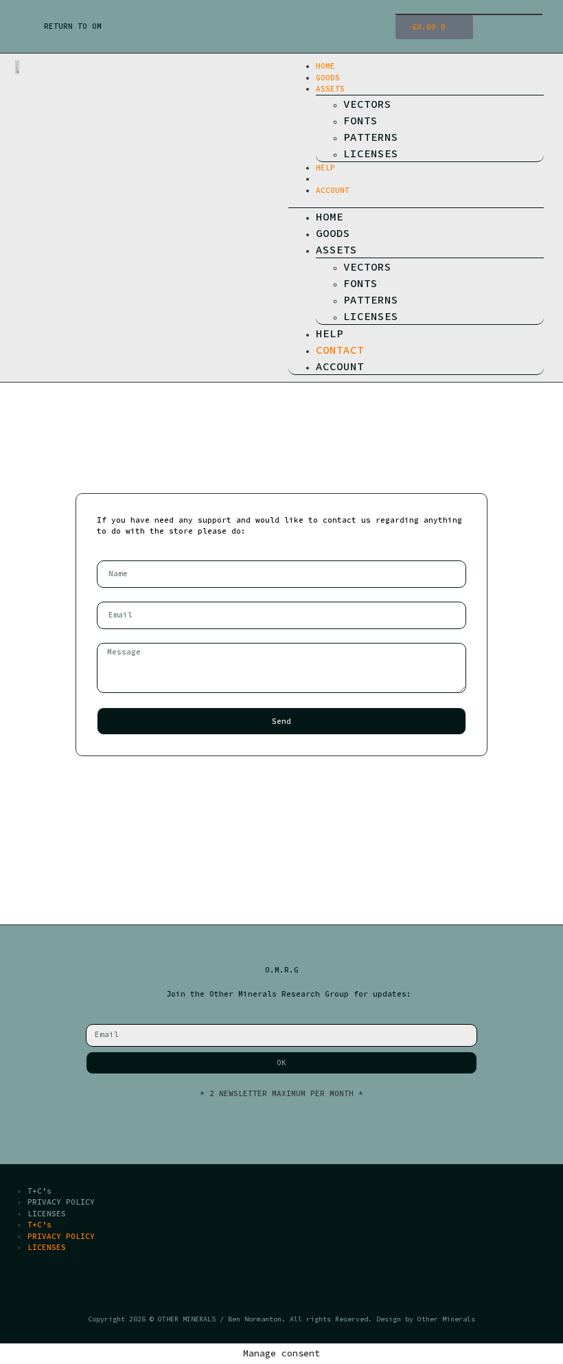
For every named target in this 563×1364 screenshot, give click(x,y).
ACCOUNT (332, 190)
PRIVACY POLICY (61, 1202)
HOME (325, 66)
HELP (325, 167)
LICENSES (370, 153)
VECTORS (367, 104)
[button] (416, 201)
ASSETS (330, 88)
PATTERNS (370, 137)
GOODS (328, 77)
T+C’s (39, 1191)
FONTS (360, 120)
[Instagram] (294, 1286)
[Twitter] (268, 1286)
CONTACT (332, 178)
